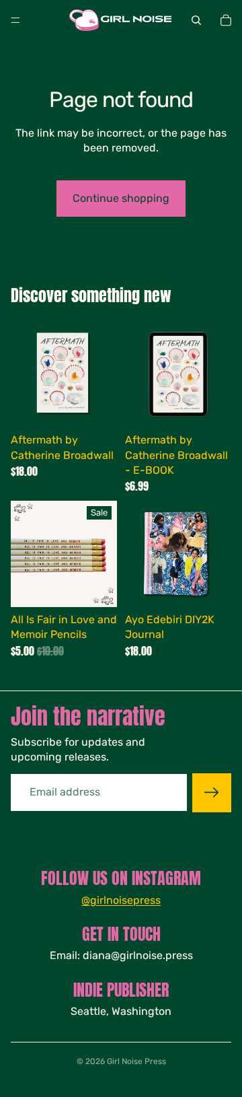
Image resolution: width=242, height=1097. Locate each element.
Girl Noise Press (136, 1061)
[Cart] (226, 20)
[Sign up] (211, 792)
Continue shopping (121, 198)
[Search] (196, 20)
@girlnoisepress (121, 900)
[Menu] (15, 20)
